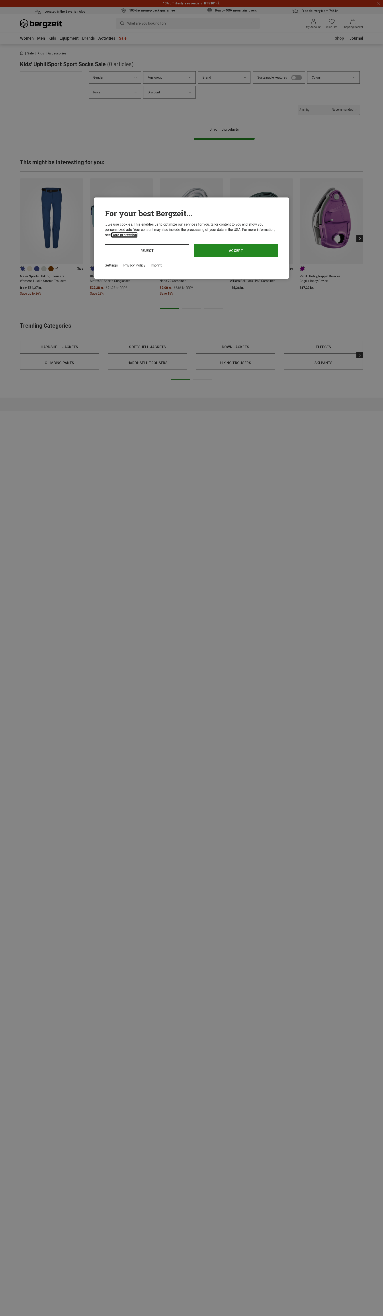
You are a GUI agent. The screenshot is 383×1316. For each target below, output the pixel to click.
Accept (236, 251)
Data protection (124, 235)
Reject (147, 251)
